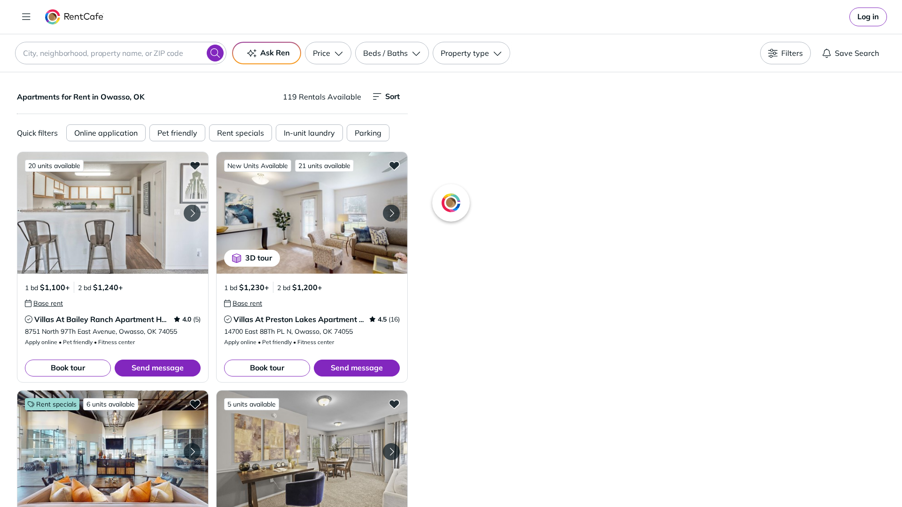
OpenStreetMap (702, 479)
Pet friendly (177, 133)
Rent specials (240, 133)
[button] (112, 213)
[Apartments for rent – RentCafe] (74, 16)
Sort (392, 96)
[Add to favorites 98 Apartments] (195, 403)
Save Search (857, 53)
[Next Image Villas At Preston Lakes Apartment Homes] (391, 213)
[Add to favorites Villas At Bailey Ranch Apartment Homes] (195, 165)
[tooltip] (44, 303)
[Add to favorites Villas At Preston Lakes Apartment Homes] (394, 165)
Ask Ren (275, 52)
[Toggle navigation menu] (26, 17)
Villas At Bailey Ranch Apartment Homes (107, 319)
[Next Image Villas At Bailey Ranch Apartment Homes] (192, 213)
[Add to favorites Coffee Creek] (394, 403)
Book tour (68, 367)
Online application (106, 133)
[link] (868, 17)
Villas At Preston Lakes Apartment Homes (308, 319)
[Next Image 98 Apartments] (192, 451)
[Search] (215, 53)
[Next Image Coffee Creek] (391, 451)
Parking (368, 133)
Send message (158, 367)
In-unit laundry (309, 133)
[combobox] (120, 53)
